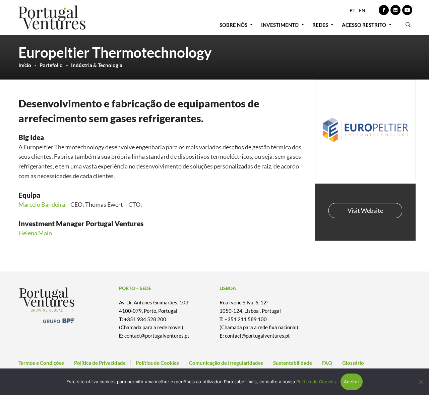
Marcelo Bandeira (41, 204)
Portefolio (51, 65)
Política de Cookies (316, 381)
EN (362, 10)
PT (352, 10)
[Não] (420, 381)
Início (24, 65)
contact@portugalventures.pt (156, 336)
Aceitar (351, 381)
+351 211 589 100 (246, 319)
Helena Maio (35, 233)
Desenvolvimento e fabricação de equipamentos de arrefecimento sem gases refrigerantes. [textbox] (138, 110)
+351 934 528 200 (145, 319)
